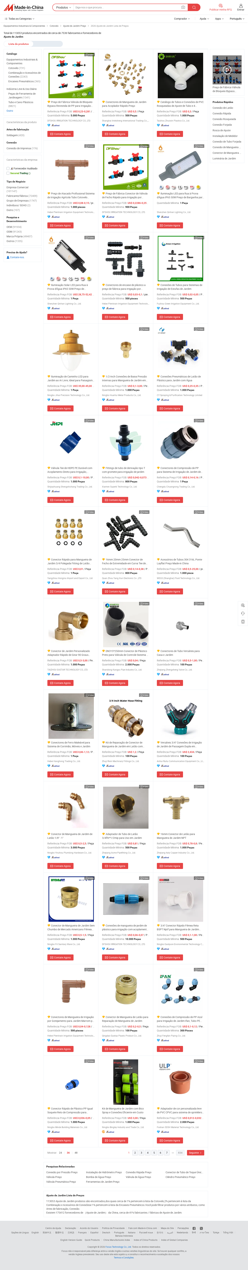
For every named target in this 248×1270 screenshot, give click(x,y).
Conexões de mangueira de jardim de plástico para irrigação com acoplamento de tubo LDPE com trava (125, 927)
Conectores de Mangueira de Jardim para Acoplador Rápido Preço (124, 103)
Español (94, 1232)
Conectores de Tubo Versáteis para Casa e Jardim (178, 653)
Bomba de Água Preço (98, 1177)
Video (91, 54)
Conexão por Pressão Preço (62, 1172)
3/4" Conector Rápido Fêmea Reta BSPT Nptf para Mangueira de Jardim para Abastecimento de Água (178, 927)
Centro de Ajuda (53, 1228)
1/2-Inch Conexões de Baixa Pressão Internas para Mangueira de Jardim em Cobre (124, 378)
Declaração (70, 1228)
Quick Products (92, 1239)
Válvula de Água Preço (138, 1177)
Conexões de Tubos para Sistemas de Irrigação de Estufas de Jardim (179, 286)
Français (82, 1232)
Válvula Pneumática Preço (61, 1181)
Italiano (131, 1232)
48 (76, 1152)
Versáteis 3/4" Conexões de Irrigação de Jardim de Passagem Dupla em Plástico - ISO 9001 (179, 744)
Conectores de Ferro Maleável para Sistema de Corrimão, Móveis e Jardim (68, 744)
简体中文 (47, 1232)
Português (119, 1232)
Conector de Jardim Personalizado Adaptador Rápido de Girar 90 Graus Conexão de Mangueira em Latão (68, 653)
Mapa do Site (167, 1228)
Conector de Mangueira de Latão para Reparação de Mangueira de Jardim (125, 1019)
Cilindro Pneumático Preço (180, 1177)
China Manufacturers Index (116, 1239)
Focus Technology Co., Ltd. (118, 1246)
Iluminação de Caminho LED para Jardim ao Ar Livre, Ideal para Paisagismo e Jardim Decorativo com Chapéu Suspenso (70, 378)
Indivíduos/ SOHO (19, 205)
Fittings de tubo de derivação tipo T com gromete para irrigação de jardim (123, 470)
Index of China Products (145, 1239)
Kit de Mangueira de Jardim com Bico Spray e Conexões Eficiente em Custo (123, 1110)
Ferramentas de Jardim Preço (102, 1181)
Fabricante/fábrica (22, 196)
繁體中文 (59, 1232)
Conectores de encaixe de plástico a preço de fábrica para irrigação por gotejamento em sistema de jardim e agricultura (124, 287)
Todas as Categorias (20, 18)
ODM (14, 231)
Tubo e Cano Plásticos (20, 104)
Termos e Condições (124, 1257)
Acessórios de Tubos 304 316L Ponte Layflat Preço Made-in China (179, 561)
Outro (10, 110)
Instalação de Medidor (225, 136)
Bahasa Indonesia (124, 1235)
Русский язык (146, 1232)
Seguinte (194, 1152)
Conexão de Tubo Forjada (227, 141)
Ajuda (203, 18)
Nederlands (182, 1232)
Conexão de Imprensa (22, 148)
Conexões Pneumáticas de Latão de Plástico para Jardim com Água (179, 378)
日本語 (71, 1232)
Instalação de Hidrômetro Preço (104, 1172)
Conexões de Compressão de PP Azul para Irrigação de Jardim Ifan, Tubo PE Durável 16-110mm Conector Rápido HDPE (179, 1019)
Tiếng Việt (228, 1232)
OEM (14, 227)
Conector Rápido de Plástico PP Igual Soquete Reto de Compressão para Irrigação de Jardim (70, 1110)
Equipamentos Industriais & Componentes (22, 61)
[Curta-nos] (194, 1228)
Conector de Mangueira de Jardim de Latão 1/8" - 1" (69, 836)
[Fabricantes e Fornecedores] (23, 7)
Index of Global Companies (174, 1239)
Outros (15, 241)
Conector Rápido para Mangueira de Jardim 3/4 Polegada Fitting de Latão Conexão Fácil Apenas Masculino (69, 561)
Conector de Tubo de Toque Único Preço (185, 1172)
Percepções (183, 1228)
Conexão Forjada (222, 124)
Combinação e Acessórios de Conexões (24, 74)
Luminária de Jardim (224, 158)
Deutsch (106, 1232)
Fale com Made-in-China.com (142, 1228)
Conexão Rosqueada (224, 119)
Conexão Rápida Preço (138, 1172)
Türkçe (216, 1232)
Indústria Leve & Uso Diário (22, 89)
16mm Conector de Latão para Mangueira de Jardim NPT (176, 836)
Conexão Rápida (222, 113)
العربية (170, 1232)
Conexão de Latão (223, 107)
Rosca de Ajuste (222, 130)
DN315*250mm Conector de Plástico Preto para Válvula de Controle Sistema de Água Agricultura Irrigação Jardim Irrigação (125, 653)
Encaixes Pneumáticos (24, 81)
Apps (218, 18)
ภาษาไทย (204, 1232)
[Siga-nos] (201, 1228)
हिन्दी (194, 1232)
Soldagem (16, 135)
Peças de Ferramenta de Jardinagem (22, 95)
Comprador (180, 18)
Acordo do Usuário (89, 1228)
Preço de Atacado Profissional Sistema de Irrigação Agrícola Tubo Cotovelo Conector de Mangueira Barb (71, 195)
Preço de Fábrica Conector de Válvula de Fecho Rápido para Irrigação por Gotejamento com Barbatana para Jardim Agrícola (125, 195)
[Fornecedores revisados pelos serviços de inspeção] (23, 168)
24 (60, 1152)
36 (68, 1152)
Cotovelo (16, 68)
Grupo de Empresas (22, 200)
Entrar (240, 9)
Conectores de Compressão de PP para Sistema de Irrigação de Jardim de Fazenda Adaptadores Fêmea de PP (179, 470)
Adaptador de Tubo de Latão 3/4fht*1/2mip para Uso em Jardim (122, 836)
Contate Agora (62, 134)
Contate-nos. (17, 257)
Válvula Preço (54, 1177)
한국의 (160, 1232)
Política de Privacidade (113, 1228)
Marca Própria (19, 236)
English (35, 1232)
